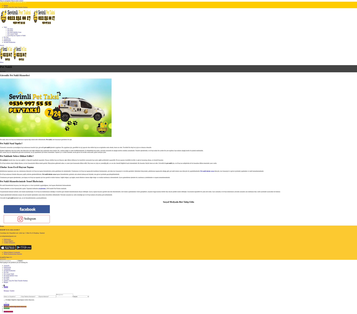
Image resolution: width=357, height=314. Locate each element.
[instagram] (27, 222)
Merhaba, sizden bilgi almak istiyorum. (15, 306)
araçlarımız (42, 188)
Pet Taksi (10, 29)
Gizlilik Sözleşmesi (9, 242)
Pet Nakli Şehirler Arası (14, 32)
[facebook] (27, 212)
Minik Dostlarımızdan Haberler (13, 254)
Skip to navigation (5, 1)
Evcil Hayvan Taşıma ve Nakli (16, 35)
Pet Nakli (10, 30)
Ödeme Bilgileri (8, 241)
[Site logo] (16, 24)
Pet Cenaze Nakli (12, 34)
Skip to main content (17, 1)
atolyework (3, 259)
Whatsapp (7, 308)
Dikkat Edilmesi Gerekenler (12, 252)
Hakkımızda (7, 239)
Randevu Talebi (8, 311)
